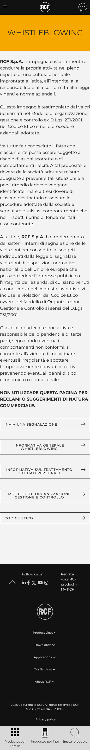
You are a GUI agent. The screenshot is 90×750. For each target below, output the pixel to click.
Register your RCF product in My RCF (69, 582)
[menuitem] (45, 719)
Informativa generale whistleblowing (39, 447)
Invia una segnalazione (31, 424)
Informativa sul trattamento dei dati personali (39, 471)
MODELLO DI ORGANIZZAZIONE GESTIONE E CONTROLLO (39, 495)
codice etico (19, 518)
